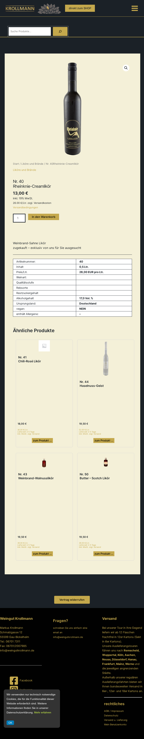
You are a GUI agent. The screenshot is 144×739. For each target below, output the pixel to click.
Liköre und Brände (32, 163)
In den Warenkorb (43, 217)
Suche (11, 22)
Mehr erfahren (42, 712)
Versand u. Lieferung (115, 720)
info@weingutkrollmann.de (17, 650)
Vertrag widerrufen (72, 599)
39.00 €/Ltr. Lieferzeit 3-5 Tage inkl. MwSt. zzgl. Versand (28, 545)
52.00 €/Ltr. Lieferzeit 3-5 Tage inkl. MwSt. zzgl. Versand (90, 432)
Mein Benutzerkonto (115, 724)
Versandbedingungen (25, 207)
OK (10, 722)
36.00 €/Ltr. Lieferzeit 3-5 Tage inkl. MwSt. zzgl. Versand (28, 432)
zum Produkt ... (42, 440)
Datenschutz (111, 715)
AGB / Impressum (114, 711)
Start (16, 163)
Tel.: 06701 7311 (10, 641)
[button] (80, 8)
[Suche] (60, 31)
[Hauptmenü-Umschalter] (134, 8)
